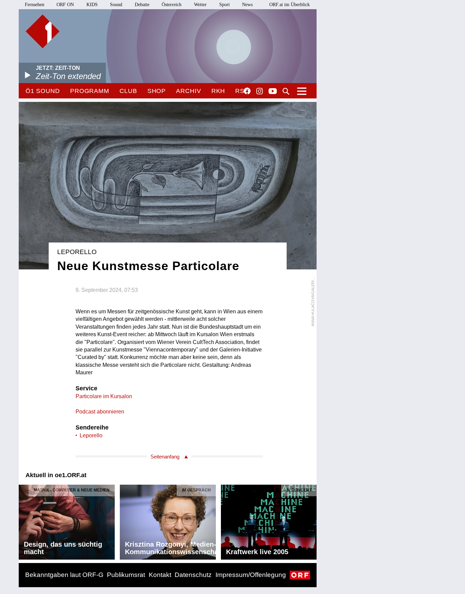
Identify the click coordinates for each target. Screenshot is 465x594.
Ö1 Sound (43, 91)
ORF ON (65, 4)
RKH (218, 91)
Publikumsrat (126, 574)
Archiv (188, 91)
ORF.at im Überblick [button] (289, 4)
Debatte (142, 4)
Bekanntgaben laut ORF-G (64, 574)
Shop (156, 91)
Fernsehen (34, 4)
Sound (116, 4)
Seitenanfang (164, 456)
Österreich (171, 4)
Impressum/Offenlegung (250, 574)
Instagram (259, 91)
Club (128, 91)
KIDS (92, 4)
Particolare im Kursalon (104, 396)
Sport (224, 4)
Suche (286, 91)
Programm (89, 91)
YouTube (273, 91)
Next (311, 520)
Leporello (91, 435)
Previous (24, 520)
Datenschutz (193, 574)
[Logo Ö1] (43, 31)
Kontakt (160, 574)
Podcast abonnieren (100, 412)
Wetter (200, 4)
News (247, 4)
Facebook (247, 91)
